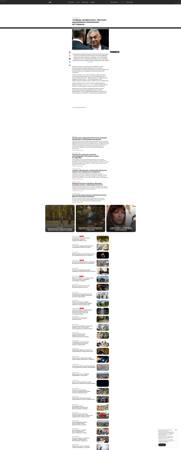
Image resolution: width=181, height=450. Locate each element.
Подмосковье (85, 2)
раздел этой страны (88, 84)
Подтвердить (162, 444)
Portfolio (90, 62)
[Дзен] (114, 52)
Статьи (78, 2)
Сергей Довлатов (81, 107)
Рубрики (93, 2)
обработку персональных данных (163, 439)
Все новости (71, 2)
